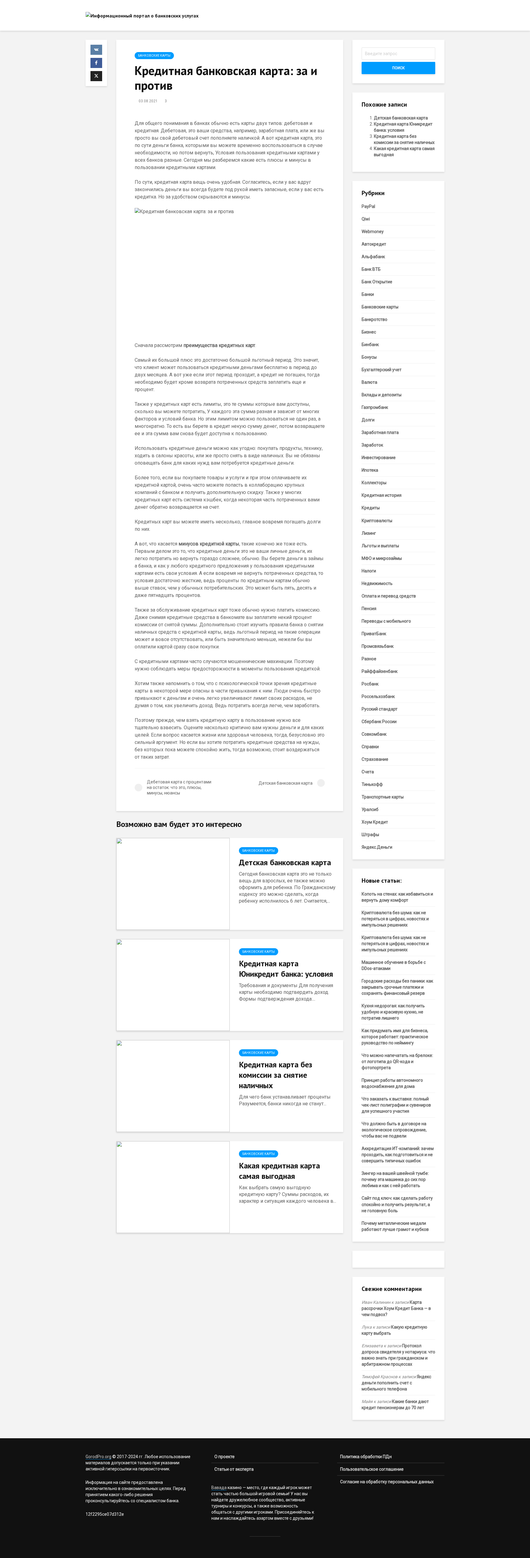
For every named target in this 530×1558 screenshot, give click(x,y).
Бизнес (369, 332)
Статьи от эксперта (234, 1469)
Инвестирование (379, 457)
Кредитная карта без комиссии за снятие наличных (275, 1074)
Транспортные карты (383, 796)
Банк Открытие (377, 281)
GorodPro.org (98, 1456)
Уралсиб (370, 809)
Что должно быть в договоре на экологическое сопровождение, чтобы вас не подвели (394, 1129)
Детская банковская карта (285, 862)
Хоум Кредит (375, 822)
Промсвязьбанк (378, 646)
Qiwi (366, 219)
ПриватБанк (374, 633)
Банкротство (374, 319)
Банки (368, 294)
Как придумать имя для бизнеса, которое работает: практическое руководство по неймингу (395, 1036)
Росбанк (370, 683)
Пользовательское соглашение (372, 1469)
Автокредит (374, 244)
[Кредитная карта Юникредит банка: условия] (173, 984)
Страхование (375, 759)
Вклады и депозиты (381, 394)
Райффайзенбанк (380, 671)
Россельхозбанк (378, 696)
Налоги (369, 570)
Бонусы (369, 357)
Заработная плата (380, 432)
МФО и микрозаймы (382, 558)
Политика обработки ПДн (366, 1456)
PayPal (368, 206)
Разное (369, 658)
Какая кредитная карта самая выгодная (279, 1170)
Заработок (372, 445)
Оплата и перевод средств (389, 596)
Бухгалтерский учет (381, 369)
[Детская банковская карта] (173, 883)
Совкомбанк (374, 734)
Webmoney (373, 231)
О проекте (224, 1456)
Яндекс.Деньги (377, 847)
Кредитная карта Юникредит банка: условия (286, 968)
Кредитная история (381, 495)
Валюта (369, 382)
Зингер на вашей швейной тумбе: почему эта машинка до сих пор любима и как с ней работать (395, 1179)
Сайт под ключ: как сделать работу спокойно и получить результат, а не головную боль (397, 1204)
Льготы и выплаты (380, 545)
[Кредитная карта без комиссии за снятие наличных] (173, 1085)
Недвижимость (377, 583)
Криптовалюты (377, 520)
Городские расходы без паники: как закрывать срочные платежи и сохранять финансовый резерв (397, 987)
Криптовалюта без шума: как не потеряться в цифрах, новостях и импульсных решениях (395, 918)
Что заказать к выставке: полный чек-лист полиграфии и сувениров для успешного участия (396, 1105)
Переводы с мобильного (386, 621)
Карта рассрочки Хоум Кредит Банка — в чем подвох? (396, 1308)
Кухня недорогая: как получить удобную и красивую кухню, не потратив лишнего (393, 1011)
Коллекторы (374, 482)
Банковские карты (154, 55)
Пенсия (369, 608)
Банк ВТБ (371, 269)
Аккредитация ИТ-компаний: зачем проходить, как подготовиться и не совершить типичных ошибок (398, 1154)
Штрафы (370, 834)
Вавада (219, 1487)
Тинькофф (372, 784)
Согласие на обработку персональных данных (387, 1481)
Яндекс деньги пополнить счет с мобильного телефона (396, 1382)
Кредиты (371, 507)
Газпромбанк (375, 407)
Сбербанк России (379, 721)
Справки (370, 746)
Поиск (398, 68)
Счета (368, 771)
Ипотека (370, 470)
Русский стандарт (380, 709)
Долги (368, 419)
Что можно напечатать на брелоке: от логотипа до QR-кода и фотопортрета (397, 1061)
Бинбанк (370, 344)
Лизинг (369, 533)
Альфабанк (373, 256)
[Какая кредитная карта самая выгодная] (173, 1187)
